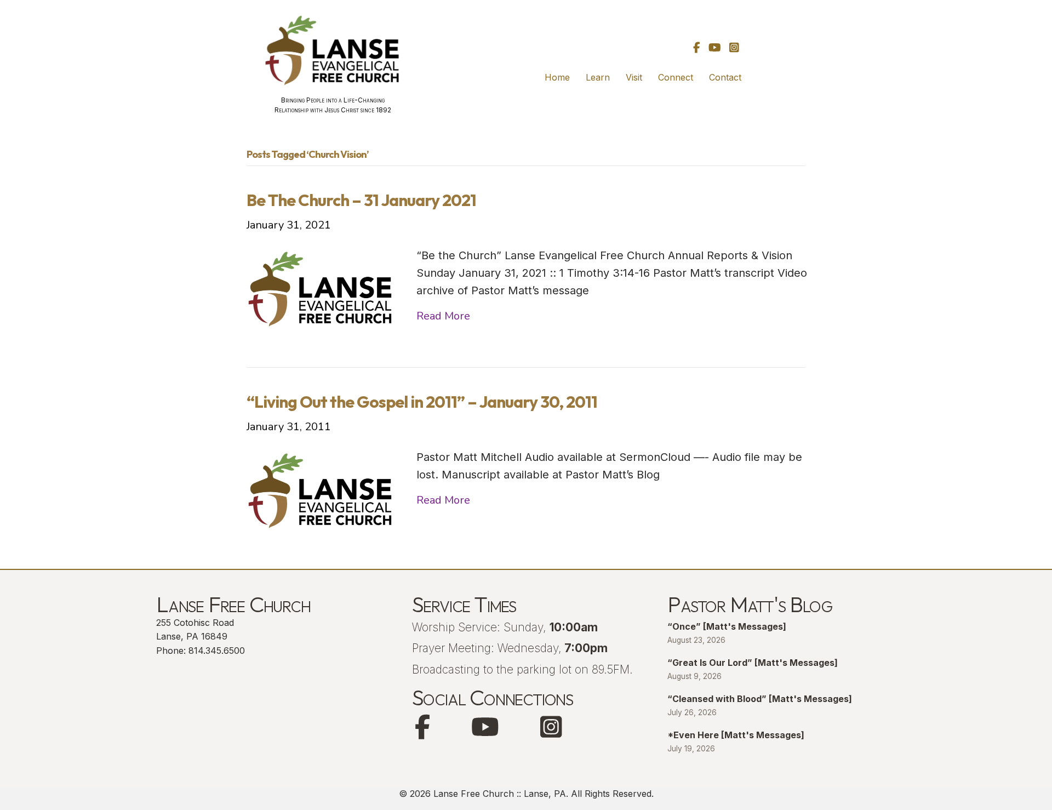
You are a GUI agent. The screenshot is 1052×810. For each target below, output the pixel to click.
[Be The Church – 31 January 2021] (320, 288)
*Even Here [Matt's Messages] (735, 734)
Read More (443, 316)
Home (557, 77)
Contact (725, 77)
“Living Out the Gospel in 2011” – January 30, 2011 (422, 401)
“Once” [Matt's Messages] (726, 626)
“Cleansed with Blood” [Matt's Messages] (759, 698)
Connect (675, 77)
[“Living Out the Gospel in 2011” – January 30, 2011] (320, 489)
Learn (598, 77)
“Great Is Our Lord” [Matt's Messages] (752, 662)
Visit (634, 77)
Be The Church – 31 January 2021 (361, 200)
